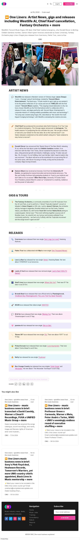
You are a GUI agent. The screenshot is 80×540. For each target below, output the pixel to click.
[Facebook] (6, 518)
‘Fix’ (45, 334)
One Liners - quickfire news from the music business (28, 379)
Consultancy (34, 517)
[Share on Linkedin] (24, 384)
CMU (6, 435)
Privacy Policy (4, 539)
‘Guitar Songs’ (55, 366)
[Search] (50, 3)
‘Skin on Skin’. (47, 325)
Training (32, 515)
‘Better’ (45, 260)
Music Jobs (33, 512)
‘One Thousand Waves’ (59, 251)
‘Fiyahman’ (41, 357)
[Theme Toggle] (47, 3)
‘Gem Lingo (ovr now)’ (51, 239)
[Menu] (76, 3)
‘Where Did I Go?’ (50, 282)
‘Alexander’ (18, 368)
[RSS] (23, 518)
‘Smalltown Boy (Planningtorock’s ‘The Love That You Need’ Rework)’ (38, 296)
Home (31, 510)
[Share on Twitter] (16, 384)
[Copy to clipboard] (31, 384)
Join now (64, 518)
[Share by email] (28, 384)
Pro (30, 525)
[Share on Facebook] (20, 384)
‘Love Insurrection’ (53, 346)
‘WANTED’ (45, 305)
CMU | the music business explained (42, 534)
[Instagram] (15, 518)
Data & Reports (32, 521)
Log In (57, 4)
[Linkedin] (19, 518)
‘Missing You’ (46, 314)
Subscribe (68, 4)
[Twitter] (10, 518)
